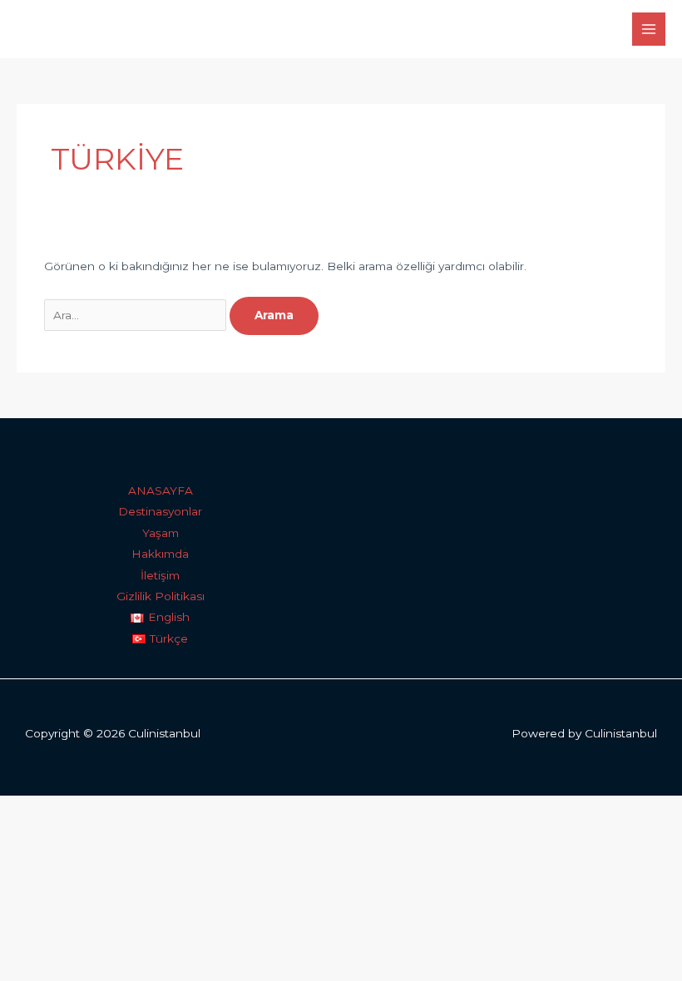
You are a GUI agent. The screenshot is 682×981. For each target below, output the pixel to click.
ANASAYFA (160, 490)
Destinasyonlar (160, 511)
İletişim (160, 575)
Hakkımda (160, 553)
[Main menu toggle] (649, 29)
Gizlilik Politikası (160, 596)
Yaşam (160, 533)
